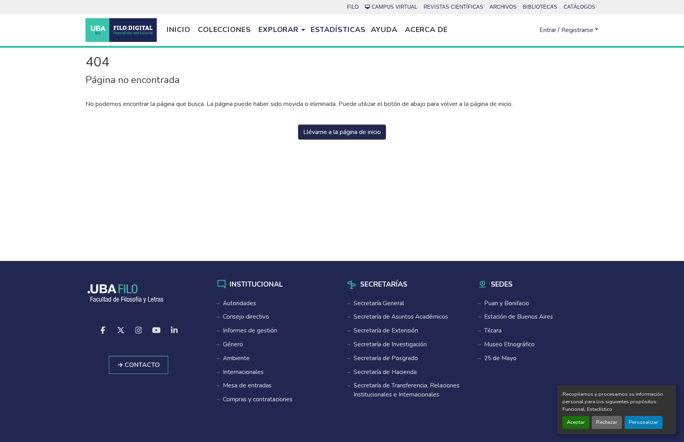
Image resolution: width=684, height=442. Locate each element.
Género (233, 344)
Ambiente (236, 358)
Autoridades (239, 303)
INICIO (178, 29)
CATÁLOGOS (579, 7)
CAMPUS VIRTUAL (394, 7)
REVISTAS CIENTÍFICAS (453, 7)
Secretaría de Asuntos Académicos (400, 317)
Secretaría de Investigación (390, 344)
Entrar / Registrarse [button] (567, 30)
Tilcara (493, 330)
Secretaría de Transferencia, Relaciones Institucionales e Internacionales (406, 390)
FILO (353, 7)
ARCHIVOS (503, 7)
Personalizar (643, 422)
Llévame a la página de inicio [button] (342, 132)
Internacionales (243, 372)
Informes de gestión (250, 330)
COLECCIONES (224, 29)
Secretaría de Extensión (385, 330)
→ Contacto (138, 365)
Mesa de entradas (247, 385)
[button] (121, 30)
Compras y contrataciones (258, 399)
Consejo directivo (246, 317)
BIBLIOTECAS (540, 7)
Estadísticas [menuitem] (338, 29)
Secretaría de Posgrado (385, 358)
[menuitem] (282, 30)
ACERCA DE (426, 29)
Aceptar (576, 422)
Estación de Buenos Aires (518, 317)
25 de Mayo (500, 358)
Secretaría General (378, 303)
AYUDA (384, 29)
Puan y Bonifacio (506, 303)
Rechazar (607, 422)
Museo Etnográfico (509, 344)
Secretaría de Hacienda (385, 372)
